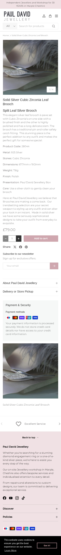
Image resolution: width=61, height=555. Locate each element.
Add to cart (41, 238)
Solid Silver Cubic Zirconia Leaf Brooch (30, 35)
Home (6, 35)
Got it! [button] (47, 545)
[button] (50, 16)
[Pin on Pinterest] (26, 247)
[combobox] (30, 26)
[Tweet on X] (15, 247)
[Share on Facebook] (20, 247)
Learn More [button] (10, 550)
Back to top (29, 437)
